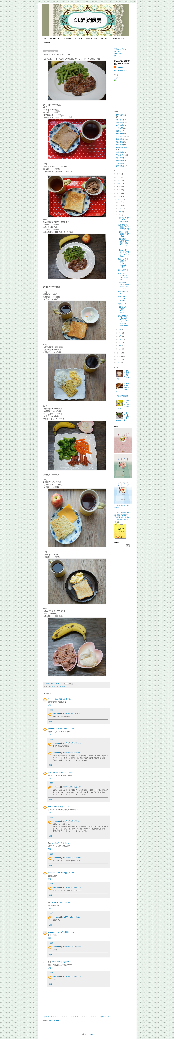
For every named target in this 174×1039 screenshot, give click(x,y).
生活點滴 (58, 686)
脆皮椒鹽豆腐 (123, 270)
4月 (120, 339)
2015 (119, 199)
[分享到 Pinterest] (72, 684)
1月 (120, 349)
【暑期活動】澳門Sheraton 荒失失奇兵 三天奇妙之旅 (124, 285)
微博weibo (68, 38)
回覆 (49, 705)
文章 (45, 38)
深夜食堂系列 (121, 136)
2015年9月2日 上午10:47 (71, 713)
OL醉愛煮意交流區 (117, 38)
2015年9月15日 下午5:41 (61, 807)
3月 (120, 342)
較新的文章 (48, 1017)
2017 (119, 193)
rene (49, 807)
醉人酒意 (119, 158)
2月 (120, 346)
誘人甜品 (119, 120)
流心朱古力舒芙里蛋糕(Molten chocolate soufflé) (123, 263)
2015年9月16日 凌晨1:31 (71, 753)
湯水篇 (118, 131)
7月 (120, 330)
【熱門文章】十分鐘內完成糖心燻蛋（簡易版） (122, 520)
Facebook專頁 (55, 38)
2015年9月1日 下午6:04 (63, 699)
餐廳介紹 (119, 122)
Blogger (91, 1034)
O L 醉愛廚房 (117, 78)
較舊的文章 (105, 1017)
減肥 (63, 686)
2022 (119, 177)
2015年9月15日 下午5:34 (65, 772)
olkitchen (56, 713)
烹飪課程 (119, 160)
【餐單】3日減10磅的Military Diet (123, 220)
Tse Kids (51, 699)
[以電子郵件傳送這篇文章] (65, 684)
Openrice (104, 38)
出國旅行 (119, 134)
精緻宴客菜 (120, 155)
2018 (119, 190)
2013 (119, 356)
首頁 (76, 1017)
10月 (121, 209)
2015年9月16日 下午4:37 (65, 873)
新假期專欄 (120, 163)
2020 (119, 183)
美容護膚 (119, 152)
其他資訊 (47, 42)
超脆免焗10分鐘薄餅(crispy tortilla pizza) (123, 227)
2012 (119, 359)
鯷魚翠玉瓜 (122, 304)
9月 (120, 212)
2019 (119, 187)
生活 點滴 (52, 686)
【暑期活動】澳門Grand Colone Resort (123, 310)
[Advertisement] (123, 558)
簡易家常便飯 (121, 115)
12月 (121, 202)
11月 (120, 205)
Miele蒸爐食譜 (121, 147)
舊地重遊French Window (121, 298)
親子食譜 (119, 142)
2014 (119, 353)
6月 (120, 333)
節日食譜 (119, 145)
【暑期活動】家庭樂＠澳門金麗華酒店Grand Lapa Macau (123, 243)
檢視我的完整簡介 (120, 70)
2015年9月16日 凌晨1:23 (71, 743)
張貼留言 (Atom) (55, 1020)
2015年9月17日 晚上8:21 (60, 962)
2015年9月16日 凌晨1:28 (71, 858)
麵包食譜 (119, 125)
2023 (119, 174)
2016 (119, 196)
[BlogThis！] (66, 684)
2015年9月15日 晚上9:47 (60, 843)
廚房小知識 (120, 166)
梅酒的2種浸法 (122, 396)
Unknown (51, 729)
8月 (120, 215)
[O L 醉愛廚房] (115, 80)
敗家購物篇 (120, 139)
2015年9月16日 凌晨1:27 (71, 787)
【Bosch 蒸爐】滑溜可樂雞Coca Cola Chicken (123, 253)
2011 (119, 362)
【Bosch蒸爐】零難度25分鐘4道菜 (124, 234)
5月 (120, 336)
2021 (119, 180)
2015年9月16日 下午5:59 (60, 902)
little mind (51, 772)
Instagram (78, 38)
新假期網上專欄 (91, 38)
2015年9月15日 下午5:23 (65, 729)
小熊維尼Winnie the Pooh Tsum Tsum (123, 276)
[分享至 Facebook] (70, 684)
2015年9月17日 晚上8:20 (65, 932)
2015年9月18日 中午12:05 (71, 947)
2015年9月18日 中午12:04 (71, 887)
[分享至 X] (68, 684)
